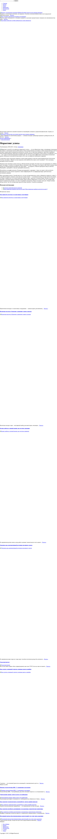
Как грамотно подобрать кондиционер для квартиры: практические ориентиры (21, 809)
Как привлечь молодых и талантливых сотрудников (14, 194)
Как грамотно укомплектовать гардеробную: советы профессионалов (18, 801)
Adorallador (20, 146)
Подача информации (5, 138)
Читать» (12, 15)
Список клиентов (17, 187)
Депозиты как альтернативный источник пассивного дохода (16, 545)
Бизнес (4, 4)
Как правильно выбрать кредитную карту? (37, 189)
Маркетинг (6, 7)
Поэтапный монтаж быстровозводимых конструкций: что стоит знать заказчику (21, 816)
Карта (4, 10)
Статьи (5, 829)
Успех (4, 6)
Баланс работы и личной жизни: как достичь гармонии (15, 428)
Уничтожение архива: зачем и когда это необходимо (14, 794)
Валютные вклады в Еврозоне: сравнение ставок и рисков (16, 311)
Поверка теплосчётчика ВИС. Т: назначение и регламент (15, 787)
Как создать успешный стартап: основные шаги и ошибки (15, 669)
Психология (6, 8)
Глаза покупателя (5, 139)
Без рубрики (6, 824)
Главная (5, 3)
